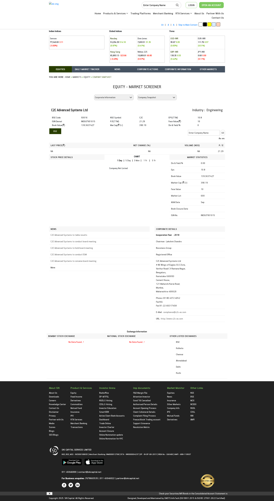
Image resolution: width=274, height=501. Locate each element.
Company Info (173, 408)
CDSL (192, 411)
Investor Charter (106, 427)
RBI (191, 415)
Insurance (75, 411)
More (53, 267)
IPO (72, 415)
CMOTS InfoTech (171, 498)
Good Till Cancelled (142, 400)
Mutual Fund (76, 408)
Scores (52, 427)
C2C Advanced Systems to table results (69, 234)
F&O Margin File (140, 392)
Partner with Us (56, 419)
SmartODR (104, 411)
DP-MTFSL (104, 396)
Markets (77, 76)
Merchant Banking (163, 13)
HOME (67, 76)
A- (174, 24)
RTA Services (183, 13)
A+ (162, 24)
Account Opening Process (144, 408)
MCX (192, 400)
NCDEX (193, 404)
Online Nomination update (111, 434)
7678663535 (91, 478)
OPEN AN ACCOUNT (211, 5)
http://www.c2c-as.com (172, 318)
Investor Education (107, 408)
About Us (199, 13)
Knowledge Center (57, 404)
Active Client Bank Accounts (112, 415)
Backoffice (104, 392)
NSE (192, 392)
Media (51, 423)
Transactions (77, 427)
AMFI (192, 419)
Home (98, 13)
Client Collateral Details (144, 411)
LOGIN (191, 5)
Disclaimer (54, 411)
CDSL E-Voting (105, 404)
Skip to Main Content (188, 24)
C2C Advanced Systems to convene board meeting (73, 260)
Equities (171, 392)
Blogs (51, 430)
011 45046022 (107, 478)
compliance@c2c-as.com (174, 312)
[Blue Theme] (214, 24)
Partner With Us (215, 13)
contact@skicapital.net (89, 471)
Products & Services (114, 13)
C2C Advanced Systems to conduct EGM (69, 254)
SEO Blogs (54, 434)
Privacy (52, 415)
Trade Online (105, 423)
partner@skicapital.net (127, 478)
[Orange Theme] (218, 24)
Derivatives (76, 400)
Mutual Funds (173, 415)
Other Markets (174, 404)
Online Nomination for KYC (111, 438)
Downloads (54, 396)
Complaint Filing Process (144, 415)
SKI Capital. (70, 498)
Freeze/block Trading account (146, 419)
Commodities (77, 404)
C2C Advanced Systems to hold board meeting (72, 247)
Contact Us (218, 17)
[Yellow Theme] (209, 24)
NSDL (192, 408)
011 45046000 (69, 471)
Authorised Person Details (145, 404)
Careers (52, 400)
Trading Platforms (140, 13)
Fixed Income (76, 396)
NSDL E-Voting (105, 400)
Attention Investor (141, 396)
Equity (87, 76)
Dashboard (104, 419)
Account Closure (106, 430)
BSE (55, 131)
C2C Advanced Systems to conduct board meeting (73, 241)
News (169, 396)
